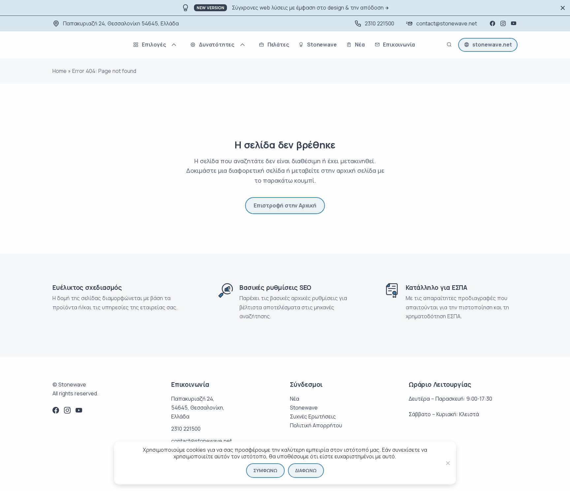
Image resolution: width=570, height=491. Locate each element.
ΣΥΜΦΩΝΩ (265, 470)
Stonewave (304, 407)
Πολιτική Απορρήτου (316, 425)
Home (59, 71)
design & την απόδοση (356, 7)
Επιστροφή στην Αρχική (285, 205)
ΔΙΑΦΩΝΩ (306, 470)
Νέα (294, 398)
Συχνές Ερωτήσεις (313, 416)
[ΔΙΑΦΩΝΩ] (447, 463)
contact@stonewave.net (446, 23)
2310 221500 (379, 23)
